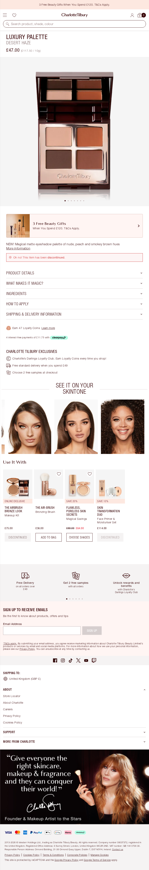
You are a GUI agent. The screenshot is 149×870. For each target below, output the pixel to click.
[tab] (65, 200)
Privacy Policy (27, 648)
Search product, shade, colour (32, 24)
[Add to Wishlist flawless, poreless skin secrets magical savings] (90, 474)
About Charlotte (13, 702)
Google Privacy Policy (67, 860)
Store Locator (11, 696)
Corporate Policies (77, 854)
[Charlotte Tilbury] (75, 15)
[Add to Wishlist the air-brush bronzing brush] (59, 474)
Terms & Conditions (53, 854)
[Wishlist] (14, 15)
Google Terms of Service (97, 860)
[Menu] (5, 15)
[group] (29, 427)
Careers (8, 709)
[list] (74, 131)
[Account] (132, 15)
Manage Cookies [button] (100, 854)
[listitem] (74, 131)
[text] (110, 537)
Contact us (117, 849)
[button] (7, 23)
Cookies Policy (12, 722)
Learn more (48, 328)
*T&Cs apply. (10, 643)
